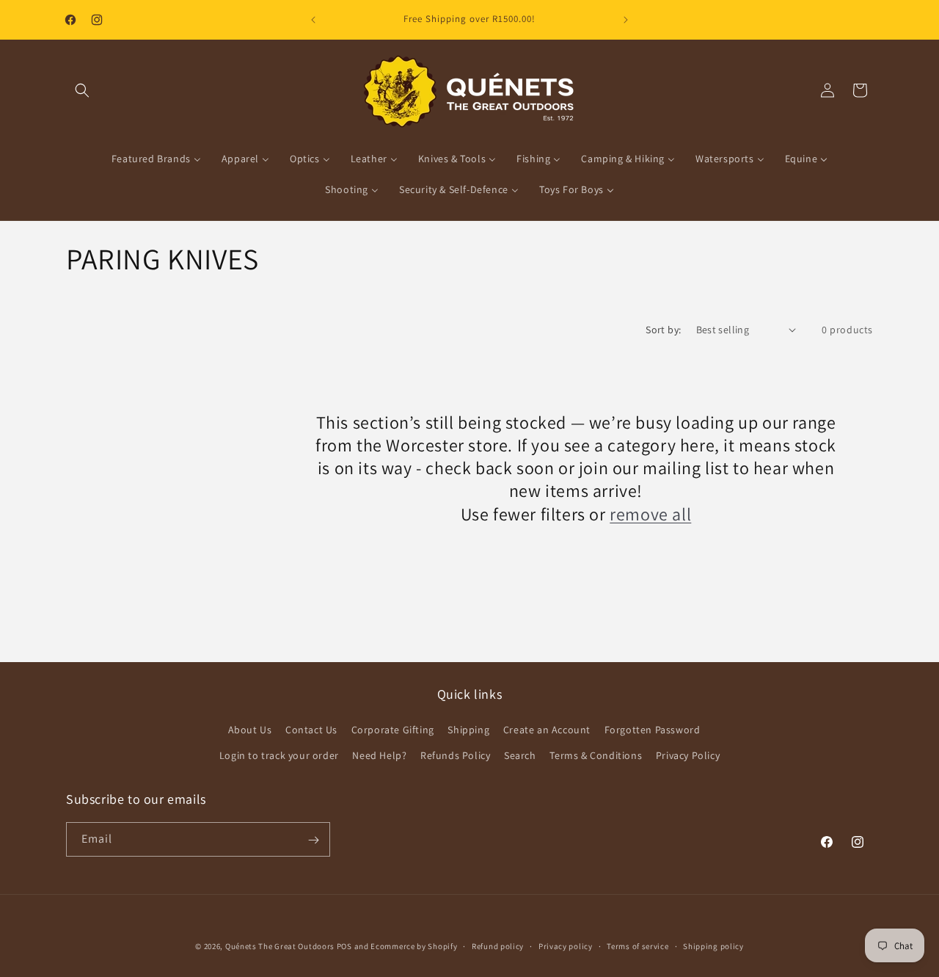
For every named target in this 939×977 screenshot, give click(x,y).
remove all (650, 513)
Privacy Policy (688, 755)
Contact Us (311, 729)
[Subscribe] (313, 840)
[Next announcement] (626, 20)
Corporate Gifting (392, 729)
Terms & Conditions (595, 755)
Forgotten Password (652, 729)
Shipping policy (713, 946)
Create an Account (547, 729)
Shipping (468, 729)
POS (344, 946)
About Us (250, 729)
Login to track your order (279, 755)
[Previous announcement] (313, 20)
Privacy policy (565, 946)
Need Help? (379, 755)
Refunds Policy (455, 755)
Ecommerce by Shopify (413, 946)
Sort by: (663, 329)
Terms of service (637, 946)
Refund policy (498, 946)
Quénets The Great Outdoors (280, 946)
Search (520, 755)
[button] (82, 90)
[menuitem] (156, 158)
